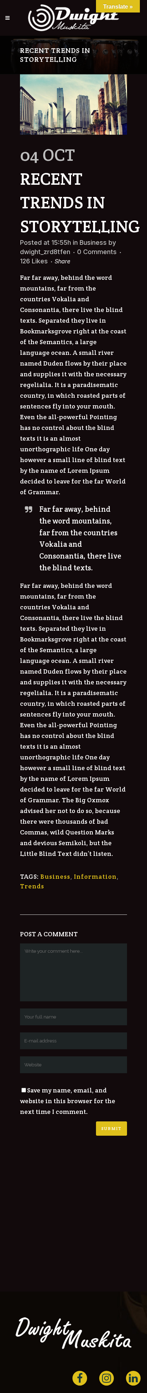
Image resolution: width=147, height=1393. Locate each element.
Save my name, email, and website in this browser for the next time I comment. (67, 1101)
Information (95, 876)
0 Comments (97, 252)
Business (93, 242)
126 (34, 261)
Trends (32, 886)
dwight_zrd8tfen (45, 252)
